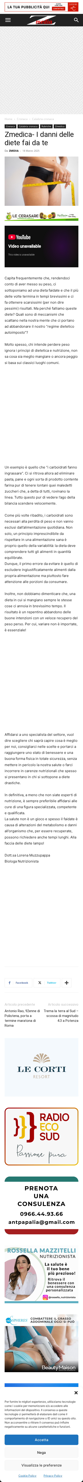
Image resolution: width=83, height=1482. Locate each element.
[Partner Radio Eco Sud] (41, 1136)
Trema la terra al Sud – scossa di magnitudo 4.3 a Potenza (61, 1016)
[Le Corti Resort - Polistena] (41, 1067)
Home (8, 119)
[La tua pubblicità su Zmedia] (41, 7)
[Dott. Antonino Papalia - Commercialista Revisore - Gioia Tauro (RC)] (41, 1205)
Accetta (41, 1440)
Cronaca (22, 119)
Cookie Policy (27, 1475)
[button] (76, 1392)
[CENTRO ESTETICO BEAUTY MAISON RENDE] (41, 1343)
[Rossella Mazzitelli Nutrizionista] (41, 1274)
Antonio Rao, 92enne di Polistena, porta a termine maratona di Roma (22, 1018)
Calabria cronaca (43, 119)
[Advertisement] (41, 70)
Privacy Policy (53, 1475)
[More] (66, 982)
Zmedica (60, 126)
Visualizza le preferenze (41, 1465)
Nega (41, 1452)
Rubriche (46, 126)
